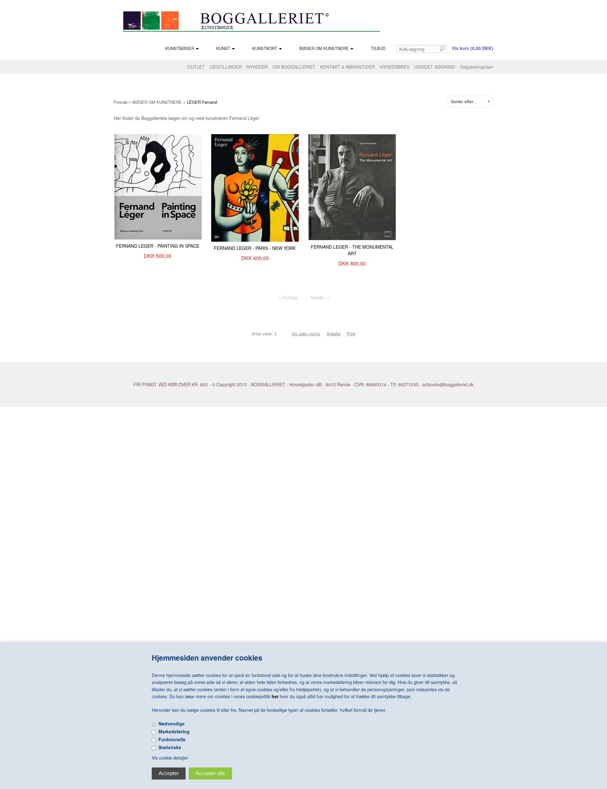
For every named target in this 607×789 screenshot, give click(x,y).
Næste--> (320, 297)
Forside (120, 102)
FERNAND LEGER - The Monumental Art (352, 250)
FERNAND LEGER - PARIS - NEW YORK (255, 248)
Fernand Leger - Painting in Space (157, 246)
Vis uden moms (305, 334)
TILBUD (378, 48)
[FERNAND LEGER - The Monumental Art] (352, 186)
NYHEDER (257, 67)
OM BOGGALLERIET (294, 67)
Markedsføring (174, 731)
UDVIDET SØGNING (434, 67)
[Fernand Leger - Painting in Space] (158, 186)
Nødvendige (171, 723)
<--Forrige (288, 297)
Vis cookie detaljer (170, 758)
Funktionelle (172, 739)
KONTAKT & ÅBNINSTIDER (347, 67)
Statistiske (169, 747)
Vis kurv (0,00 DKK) (472, 48)
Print (351, 334)
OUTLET (196, 67)
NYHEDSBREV (394, 67)
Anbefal (333, 334)
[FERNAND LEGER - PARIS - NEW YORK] (255, 187)
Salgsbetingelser (476, 67)
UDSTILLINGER (226, 67)
